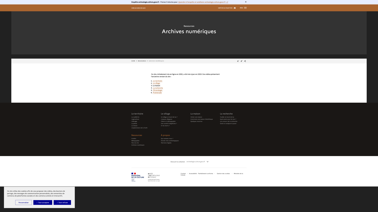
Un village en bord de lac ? (169, 117)
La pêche (134, 123)
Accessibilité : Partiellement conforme (201, 173)
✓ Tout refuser (62, 202)
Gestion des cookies (223, 173)
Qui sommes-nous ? (167, 138)
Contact (183, 173)
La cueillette (135, 117)
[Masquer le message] (246, 2)
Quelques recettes (196, 121)
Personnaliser (24, 202)
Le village (156, 83)
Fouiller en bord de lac (227, 117)
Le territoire (157, 81)
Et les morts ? (165, 125)
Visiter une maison (196, 117)
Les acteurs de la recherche (228, 121)
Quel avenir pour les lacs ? (228, 119)
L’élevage (134, 121)
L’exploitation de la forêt (139, 128)
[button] (245, 61)
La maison (195, 113)
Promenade (157, 92)
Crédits (133, 138)
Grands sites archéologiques (170, 140)
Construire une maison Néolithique (201, 119)
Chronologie (157, 90)
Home (133, 61)
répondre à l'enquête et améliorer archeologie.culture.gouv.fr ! (202, 2)
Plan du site (135, 143)
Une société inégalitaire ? (169, 123)
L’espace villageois (166, 119)
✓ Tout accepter (42, 202)
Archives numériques (137, 145)
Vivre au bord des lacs (138, 8)
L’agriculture (135, 119)
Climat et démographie (168, 121)
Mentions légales (166, 143)
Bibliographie (135, 140)
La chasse (134, 125)
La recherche (158, 88)
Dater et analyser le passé (228, 123)
